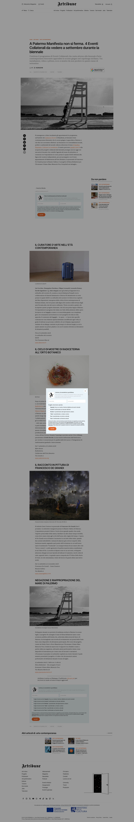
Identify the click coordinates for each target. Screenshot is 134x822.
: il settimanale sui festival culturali (59, 418)
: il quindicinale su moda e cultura (59, 414)
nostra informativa (69, 422)
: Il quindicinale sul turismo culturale (59, 416)
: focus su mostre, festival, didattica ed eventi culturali (65, 407)
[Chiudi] (85, 391)
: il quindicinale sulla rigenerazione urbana (62, 411)
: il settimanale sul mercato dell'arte (60, 409)
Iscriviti (52, 428)
